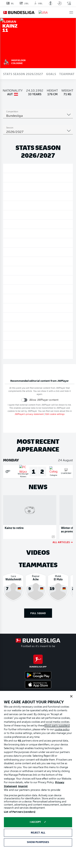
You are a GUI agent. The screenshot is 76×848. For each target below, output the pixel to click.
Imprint (23, 786)
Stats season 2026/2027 (23, 74)
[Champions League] (60, 3)
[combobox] (38, 116)
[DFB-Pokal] (50, 3)
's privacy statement (29, 414)
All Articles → (63, 542)
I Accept (35, 822)
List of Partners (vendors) (19, 812)
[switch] (24, 400)
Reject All (38, 833)
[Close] (71, 696)
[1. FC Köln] (6, 61)
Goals (51, 74)
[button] (71, 12)
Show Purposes (38, 842)
